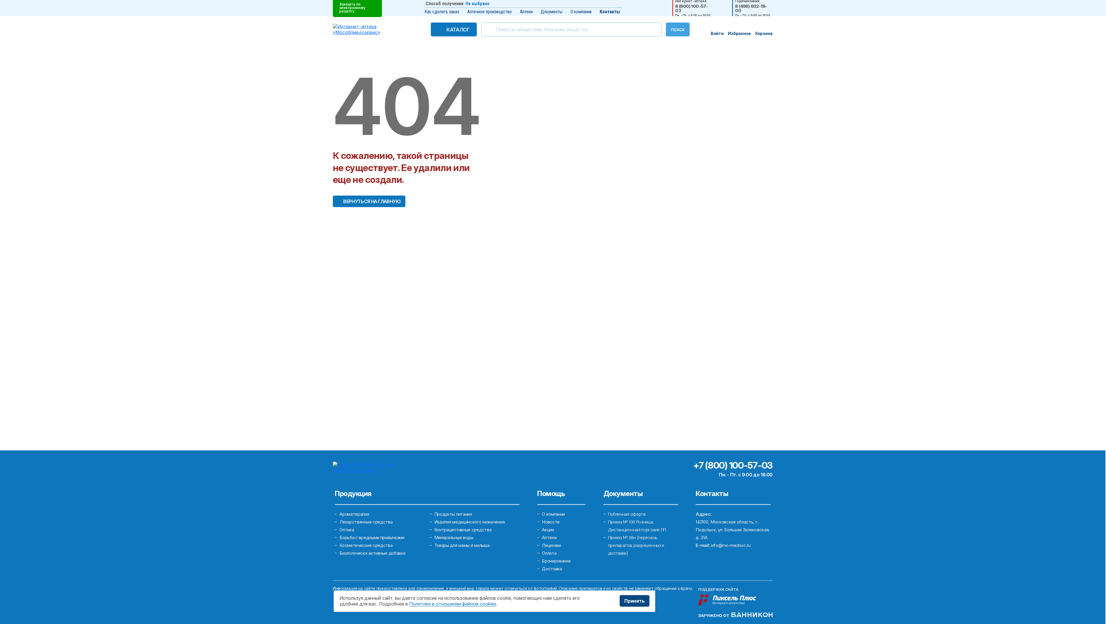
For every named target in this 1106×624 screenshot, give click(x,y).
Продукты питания (453, 514)
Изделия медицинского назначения (469, 522)
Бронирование (556, 561)
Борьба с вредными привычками (372, 537)
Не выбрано (478, 3)
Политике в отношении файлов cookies (452, 604)
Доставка (552, 568)
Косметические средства (365, 545)
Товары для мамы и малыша (462, 545)
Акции (548, 529)
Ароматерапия (354, 514)
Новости (551, 522)
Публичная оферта (627, 514)
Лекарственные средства (365, 522)
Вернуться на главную (372, 201)
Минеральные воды (453, 537)
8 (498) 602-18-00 (751, 8)
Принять (634, 601)
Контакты (610, 11)
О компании (581, 11)
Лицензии (551, 545)
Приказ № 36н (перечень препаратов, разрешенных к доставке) (636, 545)
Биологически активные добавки (372, 553)
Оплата (549, 553)
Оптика (346, 529)
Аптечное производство (489, 11)
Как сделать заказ (441, 11)
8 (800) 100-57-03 (691, 8)
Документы (551, 11)
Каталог (458, 30)
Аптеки (526, 11)
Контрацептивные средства (463, 529)
